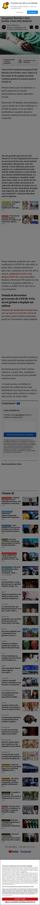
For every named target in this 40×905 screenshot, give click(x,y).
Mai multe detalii (23, 871)
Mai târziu (19, 12)
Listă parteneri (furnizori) (7, 895)
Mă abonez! (32, 12)
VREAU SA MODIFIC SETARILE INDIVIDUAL (20, 902)
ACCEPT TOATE (20, 899)
